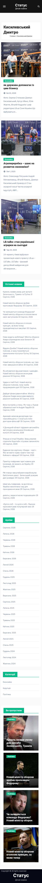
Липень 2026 (8, 534)
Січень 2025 (8, 645)
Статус (21, 5)
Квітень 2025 (8, 626)
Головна (12, 36)
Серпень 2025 (9, 602)
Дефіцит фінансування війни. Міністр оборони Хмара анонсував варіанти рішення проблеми (18, 396)
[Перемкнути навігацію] (4, 6)
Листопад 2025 (9, 583)
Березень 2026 (9, 558)
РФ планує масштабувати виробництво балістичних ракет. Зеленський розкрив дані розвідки (20, 475)
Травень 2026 (9, 546)
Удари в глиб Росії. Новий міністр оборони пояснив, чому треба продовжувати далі (17, 385)
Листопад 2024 (9, 657)
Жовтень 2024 (9, 663)
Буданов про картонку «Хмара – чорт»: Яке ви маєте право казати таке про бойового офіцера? (19, 452)
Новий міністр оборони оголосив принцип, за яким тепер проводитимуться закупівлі (17, 325)
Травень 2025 (9, 620)
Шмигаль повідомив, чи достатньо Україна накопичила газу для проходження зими (18, 486)
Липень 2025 (8, 608)
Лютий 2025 (8, 639)
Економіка (9, 81)
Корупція (7, 688)
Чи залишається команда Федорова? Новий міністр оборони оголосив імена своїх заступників (20, 314)
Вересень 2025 (9, 595)
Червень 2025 (9, 614)
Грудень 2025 (9, 577)
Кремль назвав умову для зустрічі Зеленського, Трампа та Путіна (20, 744)
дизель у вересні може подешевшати (19, 495)
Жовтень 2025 (9, 589)
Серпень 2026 (9, 527)
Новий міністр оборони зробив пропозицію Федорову (20, 780)
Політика (7, 694)
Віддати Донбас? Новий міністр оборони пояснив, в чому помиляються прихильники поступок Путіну (20, 351)
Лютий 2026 (8, 565)
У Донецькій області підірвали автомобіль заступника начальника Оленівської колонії (21, 430)
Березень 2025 (9, 632)
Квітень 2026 (8, 552)
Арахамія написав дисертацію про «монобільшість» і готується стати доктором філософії (17, 418)
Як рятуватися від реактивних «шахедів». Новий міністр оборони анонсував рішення (20, 373)
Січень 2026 (8, 571)
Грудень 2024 (9, 651)
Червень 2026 (9, 540)
